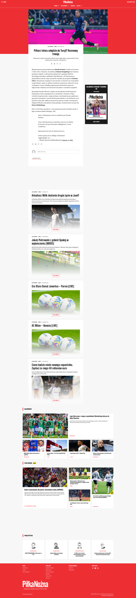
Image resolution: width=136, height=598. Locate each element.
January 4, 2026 (67, 140)
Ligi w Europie (50, 46)
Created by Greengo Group (107, 595)
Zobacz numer (96, 121)
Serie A (55, 46)
